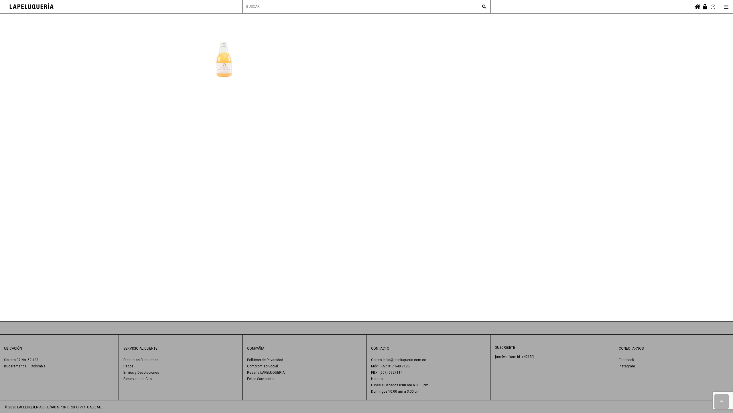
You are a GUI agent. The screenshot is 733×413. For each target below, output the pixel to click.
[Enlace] (32, 7)
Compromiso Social (262, 366)
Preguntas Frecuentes (141, 360)
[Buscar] (484, 7)
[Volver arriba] (721, 401)
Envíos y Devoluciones (141, 373)
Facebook (626, 360)
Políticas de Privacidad (265, 360)
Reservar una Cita (137, 379)
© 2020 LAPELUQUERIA (23, 407)
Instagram (627, 366)
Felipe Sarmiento (260, 379)
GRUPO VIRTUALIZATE (85, 407)
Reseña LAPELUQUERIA (266, 373)
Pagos (128, 366)
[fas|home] (697, 7)
